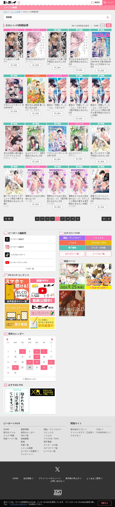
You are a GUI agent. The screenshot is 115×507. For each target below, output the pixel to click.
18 (68, 219)
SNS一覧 (30, 269)
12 (37, 219)
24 (15, 367)
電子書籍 (72, 248)
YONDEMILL (102, 432)
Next (52, 339)
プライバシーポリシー (18, 504)
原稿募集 (25, 439)
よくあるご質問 (93, 478)
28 (44, 367)
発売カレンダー (30, 379)
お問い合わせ (56, 481)
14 (47, 219)
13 (42, 219)
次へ (105, 219)
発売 (97, 2)
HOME (6, 429)
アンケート (26, 454)
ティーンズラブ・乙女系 (81, 432)
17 (63, 219)
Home (6, 12)
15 (52, 219)
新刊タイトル (9, 432)
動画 (23, 442)
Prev (7, 339)
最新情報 (25, 429)
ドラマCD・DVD (98, 243)
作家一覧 (25, 445)
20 (78, 219)
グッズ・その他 (98, 248)
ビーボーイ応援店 (29, 451)
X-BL (98, 429)
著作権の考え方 (72, 478)
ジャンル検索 (15, 12)
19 (73, 219)
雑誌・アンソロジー (72, 238)
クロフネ (74, 436)
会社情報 (27, 478)
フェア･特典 (9, 436)
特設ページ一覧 (10, 439)
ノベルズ (72, 243)
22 (51, 362)
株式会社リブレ (77, 429)
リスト (102, 25)
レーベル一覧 (99, 254)
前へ (10, 219)
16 (57, 219)
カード (108, 25)
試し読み (14, 65)
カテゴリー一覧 (72, 254)
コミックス (98, 238)
